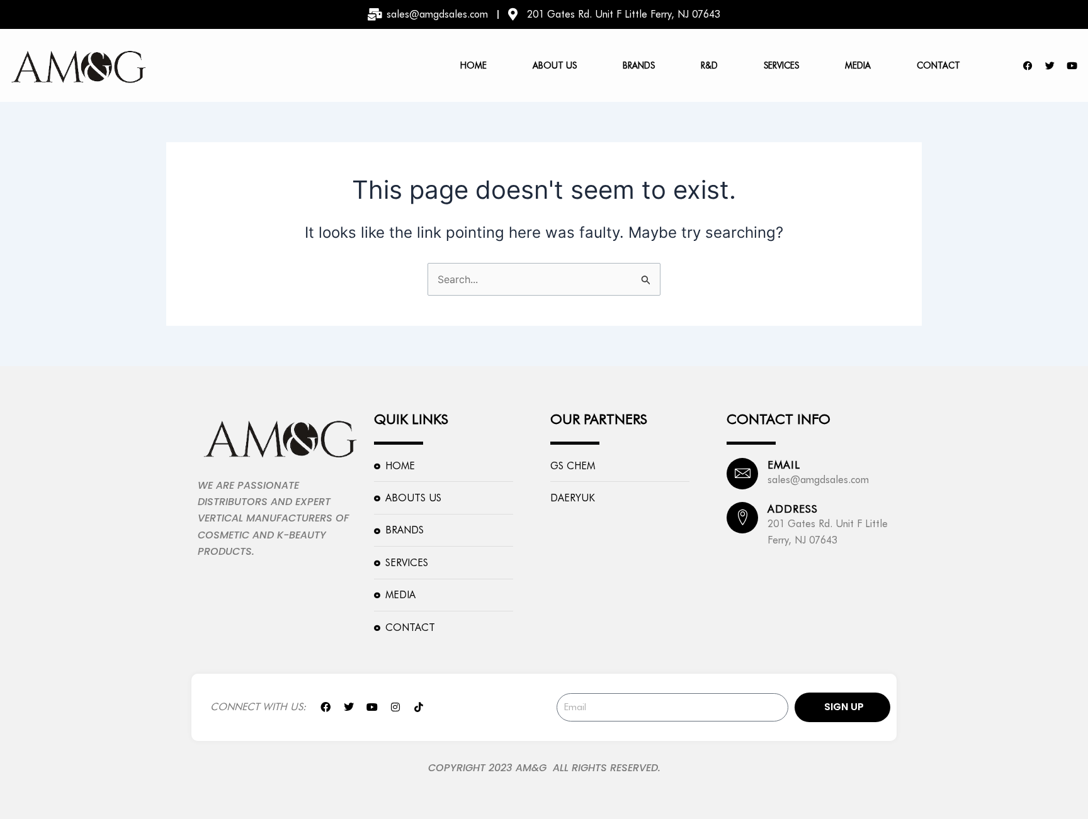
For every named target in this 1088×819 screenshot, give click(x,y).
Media (858, 65)
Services (781, 65)
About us (555, 65)
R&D (709, 65)
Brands (639, 65)
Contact (938, 65)
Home (473, 65)
